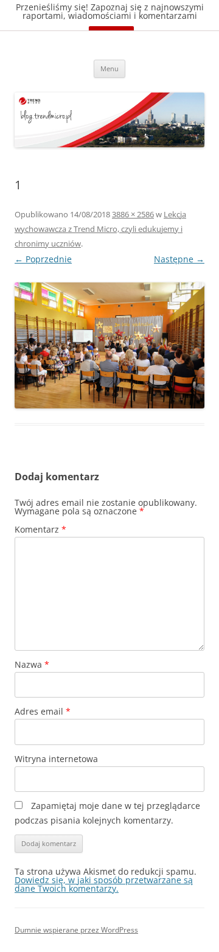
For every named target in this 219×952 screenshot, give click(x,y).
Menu (109, 68)
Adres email (43, 711)
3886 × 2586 (133, 214)
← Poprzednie (43, 259)
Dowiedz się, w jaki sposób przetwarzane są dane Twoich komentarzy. (104, 884)
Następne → (179, 259)
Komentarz (40, 529)
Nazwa (32, 664)
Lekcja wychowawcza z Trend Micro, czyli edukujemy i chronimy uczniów (100, 229)
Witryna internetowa (56, 759)
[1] (109, 345)
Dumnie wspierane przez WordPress (76, 930)
